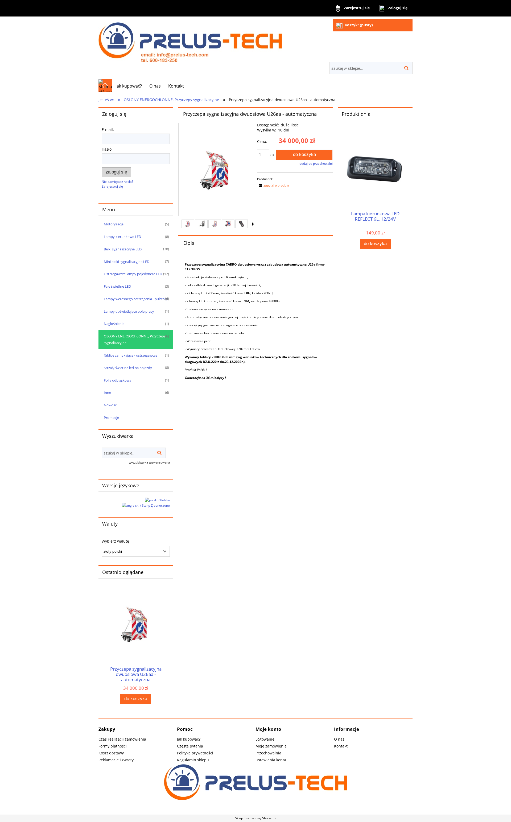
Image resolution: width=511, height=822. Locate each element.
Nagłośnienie (114, 323)
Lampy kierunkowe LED (122, 236)
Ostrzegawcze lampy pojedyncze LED (133, 273)
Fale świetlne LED (117, 286)
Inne (107, 392)
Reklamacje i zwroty (116, 759)
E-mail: (108, 129)
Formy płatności (112, 746)
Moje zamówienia (271, 746)
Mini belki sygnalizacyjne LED (126, 261)
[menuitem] (129, 86)
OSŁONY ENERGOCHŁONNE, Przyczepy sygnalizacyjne (135, 339)
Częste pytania (190, 746)
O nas (339, 739)
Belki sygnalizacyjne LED (123, 249)
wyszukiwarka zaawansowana (149, 462)
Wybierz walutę (115, 541)
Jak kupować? (188, 739)
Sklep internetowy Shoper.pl (255, 818)
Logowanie (265, 739)
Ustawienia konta (271, 759)
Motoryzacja (113, 224)
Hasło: (107, 149)
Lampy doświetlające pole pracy (129, 311)
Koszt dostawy (111, 752)
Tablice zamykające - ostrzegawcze (130, 355)
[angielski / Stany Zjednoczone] (146, 505)
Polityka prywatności (195, 752)
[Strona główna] (190, 39)
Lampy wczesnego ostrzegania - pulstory (136, 298)
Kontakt (341, 746)
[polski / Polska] (157, 500)
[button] (253, 224)
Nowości (110, 405)
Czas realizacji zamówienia (122, 739)
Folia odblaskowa (117, 380)
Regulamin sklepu (193, 759)
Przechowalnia (268, 752)
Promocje (111, 417)
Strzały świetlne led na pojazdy (128, 367)
